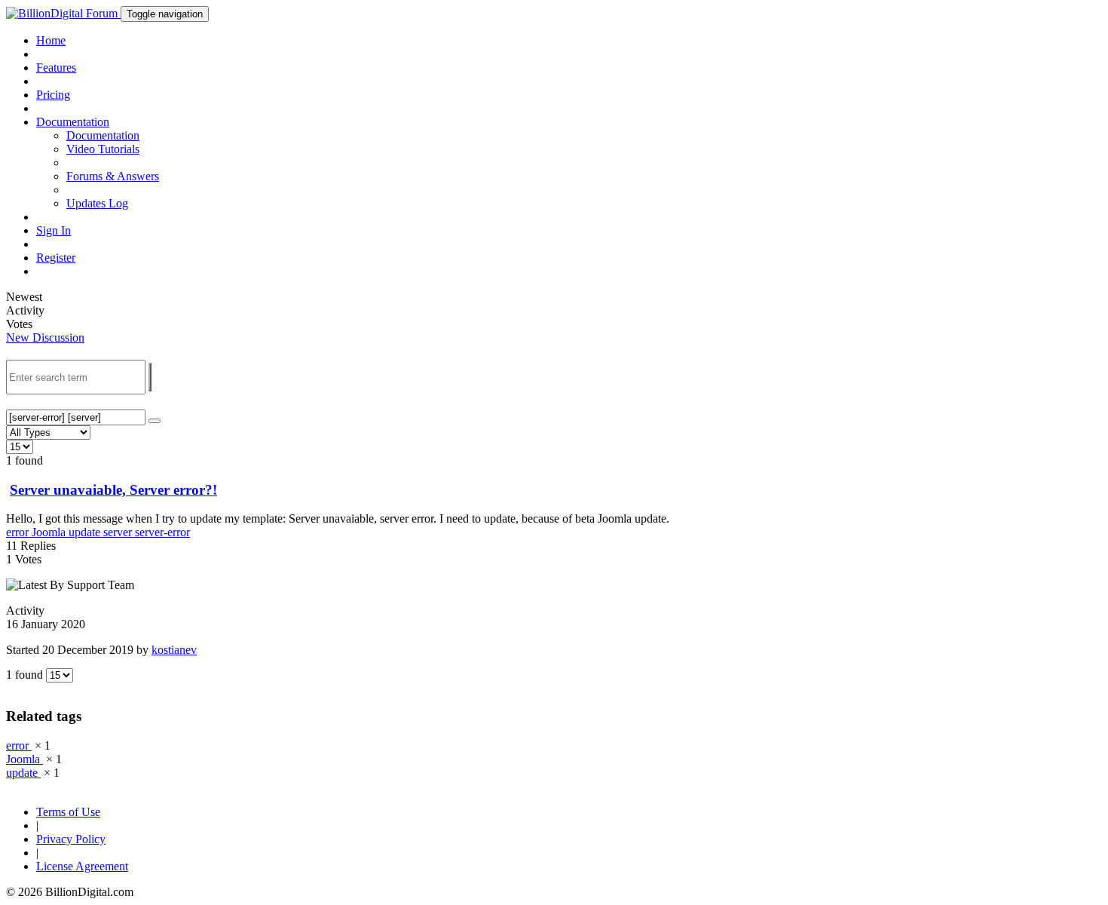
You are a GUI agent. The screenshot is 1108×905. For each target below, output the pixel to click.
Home (51, 40)
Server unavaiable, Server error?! (113, 490)
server (119, 532)
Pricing (53, 94)
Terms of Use (68, 811)
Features (56, 67)
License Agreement (82, 866)
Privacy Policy (71, 839)
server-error (162, 532)
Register (55, 257)
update (86, 532)
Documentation (102, 135)
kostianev (174, 649)
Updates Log (97, 203)
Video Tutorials (102, 149)
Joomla (50, 532)
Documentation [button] (72, 121)
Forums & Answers (112, 176)
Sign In (53, 230)
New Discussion (45, 337)
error (19, 532)
